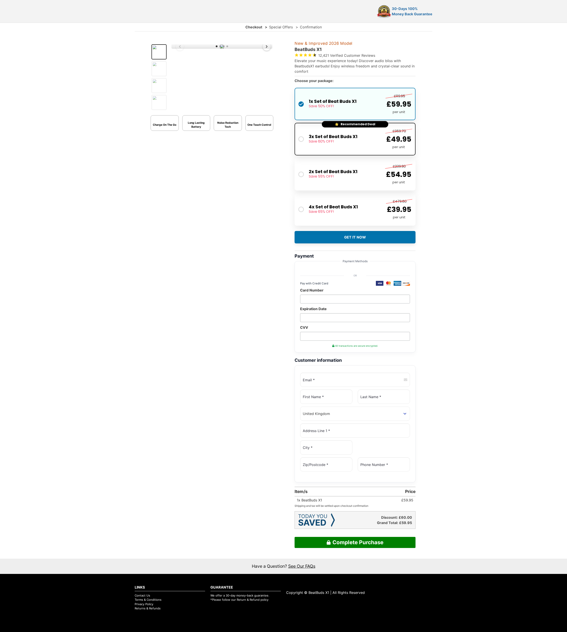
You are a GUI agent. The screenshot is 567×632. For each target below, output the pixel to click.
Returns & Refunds (148, 608)
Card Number (312, 290)
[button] (216, 46)
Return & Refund (248, 599)
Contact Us (142, 595)
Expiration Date (313, 309)
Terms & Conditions (148, 599)
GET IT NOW (355, 237)
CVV (304, 327)
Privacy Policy (144, 604)
